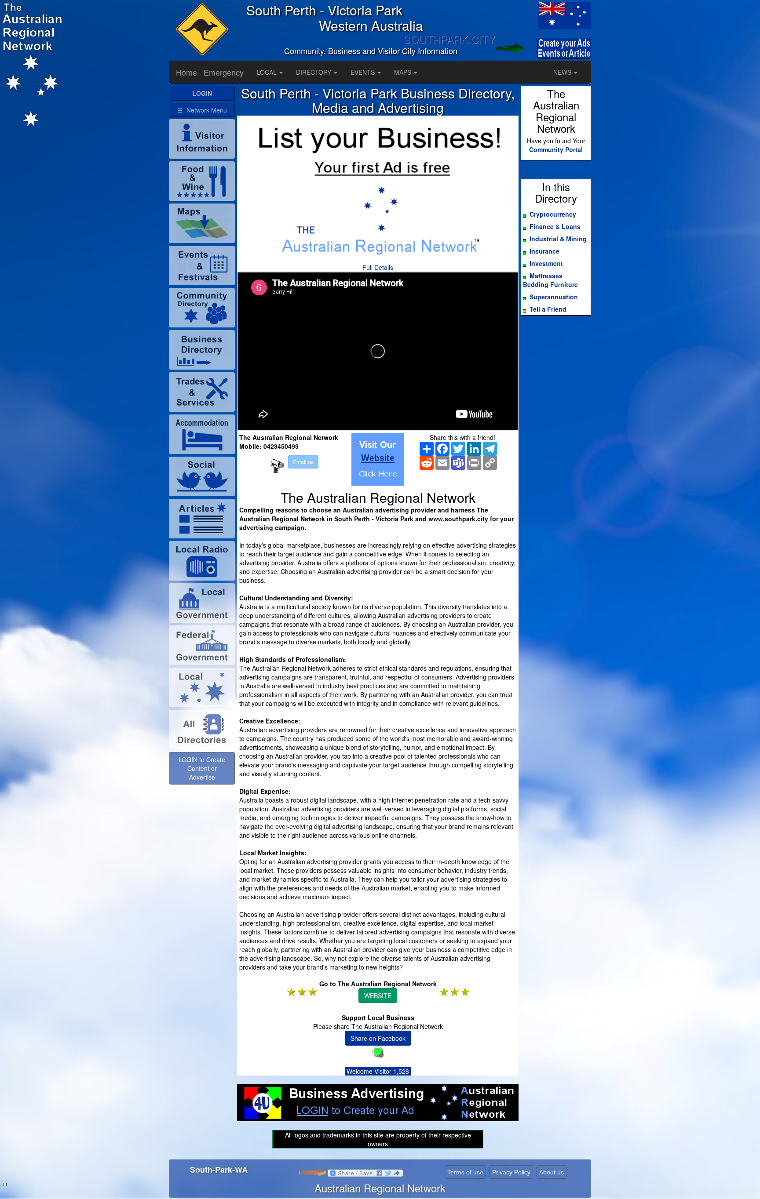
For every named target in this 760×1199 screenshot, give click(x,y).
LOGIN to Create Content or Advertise (202, 768)
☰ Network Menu (202, 109)
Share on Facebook (378, 1038)
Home (186, 72)
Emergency (224, 72)
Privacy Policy (511, 1172)
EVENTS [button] (363, 72)
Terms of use (465, 1172)
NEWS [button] (563, 72)
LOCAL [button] (267, 72)
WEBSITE (377, 995)
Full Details (377, 267)
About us (551, 1172)
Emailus (303, 461)
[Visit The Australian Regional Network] (377, 459)
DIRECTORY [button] (314, 72)
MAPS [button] (403, 72)
